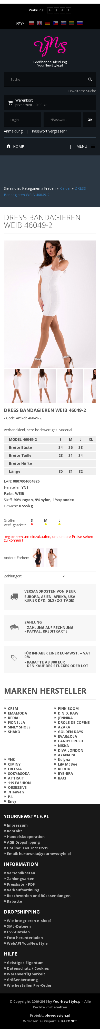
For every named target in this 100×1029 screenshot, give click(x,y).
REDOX (64, 768)
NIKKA (63, 745)
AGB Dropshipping (23, 842)
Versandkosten (21, 872)
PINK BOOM (68, 708)
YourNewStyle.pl (67, 1001)
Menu (81, 146)
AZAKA (64, 727)
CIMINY (14, 764)
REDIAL (14, 717)
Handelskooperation (26, 836)
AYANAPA (66, 754)
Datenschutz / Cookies (28, 968)
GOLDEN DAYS (70, 731)
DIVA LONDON (70, 750)
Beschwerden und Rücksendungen (39, 895)
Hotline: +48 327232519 (27, 847)
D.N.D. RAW (68, 713)
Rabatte (14, 901)
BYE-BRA (65, 773)
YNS (11, 759)
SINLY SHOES (19, 727)
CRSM (13, 708)
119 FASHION (19, 782)
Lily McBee (67, 764)
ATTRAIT (16, 778)
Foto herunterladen (25, 937)
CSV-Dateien (18, 932)
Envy (12, 801)
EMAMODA (17, 713)
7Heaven (16, 792)
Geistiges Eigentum (25, 962)
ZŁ (50, 10)
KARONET (69, 1021)
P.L (10, 796)
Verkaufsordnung (23, 889)
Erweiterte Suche (82, 90)
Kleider (65, 188)
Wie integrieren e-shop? (29, 920)
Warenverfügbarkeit (26, 974)
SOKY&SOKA (19, 773)
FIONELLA (16, 722)
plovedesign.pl (57, 1015)
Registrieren (13, 536)
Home (18, 146)
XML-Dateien (19, 926)
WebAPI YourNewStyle (27, 943)
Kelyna (64, 759)
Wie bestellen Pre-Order (29, 985)
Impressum (17, 825)
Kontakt (14, 830)
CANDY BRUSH (70, 740)
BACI (62, 778)
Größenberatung (22, 979)
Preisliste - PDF (21, 884)
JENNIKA (65, 717)
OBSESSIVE (17, 787)
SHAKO (14, 731)
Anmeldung (13, 131)
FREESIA (15, 768)
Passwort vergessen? (49, 131)
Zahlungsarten (20, 878)
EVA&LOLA (67, 736)
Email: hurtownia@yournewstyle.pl (39, 853)
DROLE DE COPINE (74, 722)
